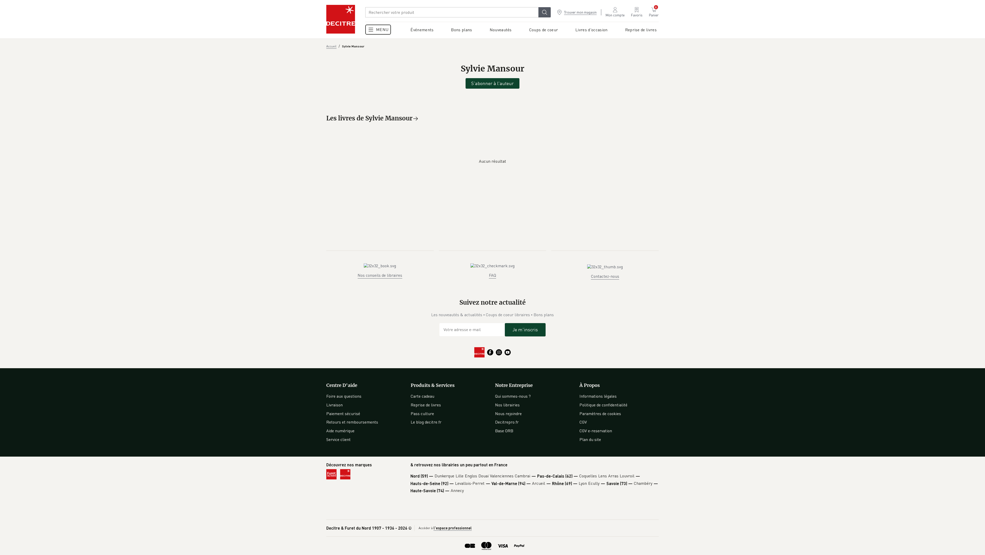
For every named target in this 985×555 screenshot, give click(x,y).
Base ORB (504, 430)
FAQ (492, 275)
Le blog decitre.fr (426, 422)
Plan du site (590, 439)
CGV (583, 422)
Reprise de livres (426, 404)
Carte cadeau (422, 396)
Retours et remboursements (352, 422)
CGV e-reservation (595, 430)
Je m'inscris (525, 329)
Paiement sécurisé (343, 413)
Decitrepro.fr (507, 422)
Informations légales (598, 396)
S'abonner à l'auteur (492, 83)
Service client (338, 439)
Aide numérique (340, 430)
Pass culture (422, 413)
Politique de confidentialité (603, 404)
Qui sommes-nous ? (513, 396)
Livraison (334, 404)
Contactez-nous (605, 276)
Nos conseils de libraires (380, 275)
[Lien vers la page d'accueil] (340, 19)
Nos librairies (507, 404)
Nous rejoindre (508, 413)
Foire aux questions (343, 396)
